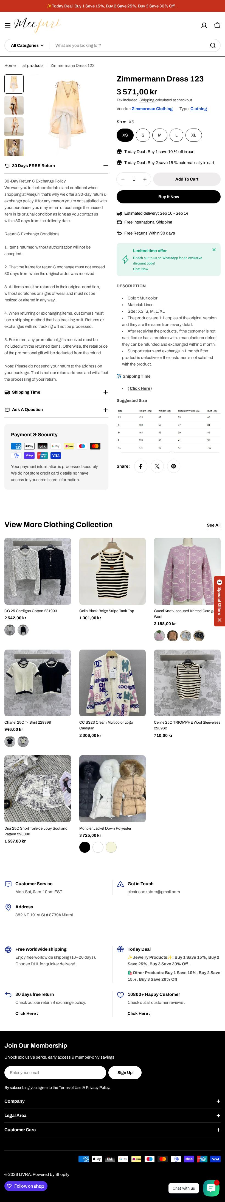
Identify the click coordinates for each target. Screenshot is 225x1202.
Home (10, 65)
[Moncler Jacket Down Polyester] (112, 788)
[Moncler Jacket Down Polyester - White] (97, 847)
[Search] (213, 45)
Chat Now (140, 269)
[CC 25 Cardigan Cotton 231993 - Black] (23, 630)
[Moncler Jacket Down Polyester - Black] (84, 847)
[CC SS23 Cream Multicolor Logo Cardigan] (112, 683)
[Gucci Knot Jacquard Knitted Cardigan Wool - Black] (198, 635)
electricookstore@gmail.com (154, 892)
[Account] (204, 25)
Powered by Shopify (51, 1174)
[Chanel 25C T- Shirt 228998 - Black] (9, 741)
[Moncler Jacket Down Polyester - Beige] (111, 847)
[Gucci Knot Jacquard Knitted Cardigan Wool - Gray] (185, 635)
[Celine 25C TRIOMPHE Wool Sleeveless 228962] (187, 683)
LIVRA (25, 1174)
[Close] (214, 249)
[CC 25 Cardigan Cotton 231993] (37, 571)
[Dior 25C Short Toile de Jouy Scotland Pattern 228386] (37, 788)
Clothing (198, 109)
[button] (219, 601)
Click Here (140, 388)
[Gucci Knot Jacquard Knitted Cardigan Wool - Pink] (159, 635)
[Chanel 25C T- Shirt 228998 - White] (23, 741)
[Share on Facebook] (140, 466)
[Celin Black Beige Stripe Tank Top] (112, 571)
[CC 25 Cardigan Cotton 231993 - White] (9, 630)
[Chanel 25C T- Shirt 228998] (37, 683)
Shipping (146, 100)
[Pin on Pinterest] (173, 466)
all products (33, 65)
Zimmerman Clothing (152, 109)
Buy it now (168, 197)
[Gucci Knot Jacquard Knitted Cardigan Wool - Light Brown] (172, 635)
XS (125, 135)
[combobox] (112, 45)
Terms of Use (70, 1088)
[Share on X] (157, 466)
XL (193, 135)
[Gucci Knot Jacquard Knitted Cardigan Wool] (187, 571)
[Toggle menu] (7, 25)
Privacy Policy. (98, 1088)
